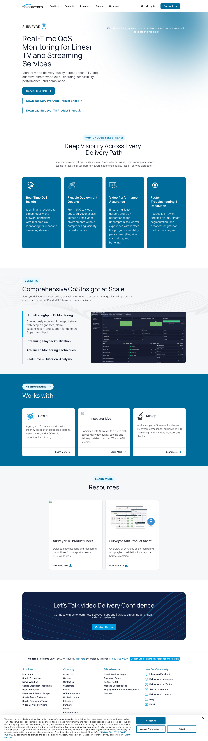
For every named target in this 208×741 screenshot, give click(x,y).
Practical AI (28, 674)
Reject (182, 729)
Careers (67, 678)
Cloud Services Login (115, 674)
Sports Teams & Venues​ (34, 697)
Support (108, 693)
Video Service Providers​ (34, 704)
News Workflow (30, 682)
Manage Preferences (149, 729)
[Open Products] (76, 6)
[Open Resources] (92, 6)
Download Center (113, 678)
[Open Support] (105, 6)
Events (66, 689)
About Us (68, 674)
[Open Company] (121, 6)
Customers (68, 685)
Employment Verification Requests (121, 689)
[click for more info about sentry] (140, 416)
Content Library (71, 697)
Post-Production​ (30, 689)
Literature (68, 701)
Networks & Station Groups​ (36, 693)
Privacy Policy (70, 712)
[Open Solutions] (61, 6)
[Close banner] (203, 718)
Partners (67, 704)
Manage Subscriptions (115, 685)
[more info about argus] (30, 416)
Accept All (151, 720)
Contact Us (68, 682)
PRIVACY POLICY (108, 732)
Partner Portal (111, 682)
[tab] (55, 324)
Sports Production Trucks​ (35, 701)
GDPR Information (72, 693)
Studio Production (31, 678)
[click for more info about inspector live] (84, 418)
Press (66, 708)
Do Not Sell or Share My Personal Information (155, 658)
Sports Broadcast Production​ (37, 685)
